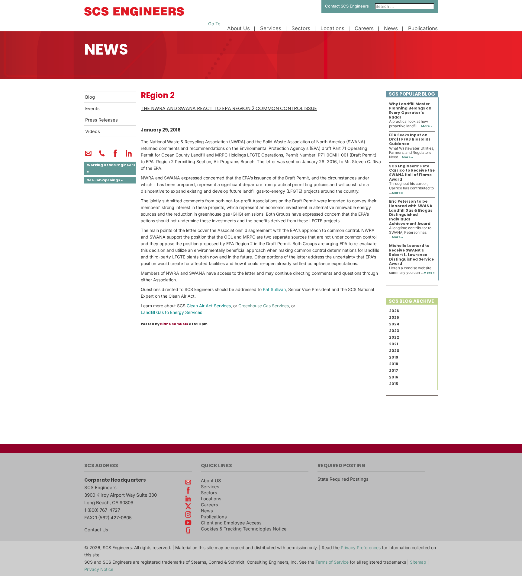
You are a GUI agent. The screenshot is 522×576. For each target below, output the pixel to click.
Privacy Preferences (361, 547)
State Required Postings (343, 479)
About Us (238, 28)
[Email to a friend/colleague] (88, 156)
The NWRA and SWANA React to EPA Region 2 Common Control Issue (229, 108)
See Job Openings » (105, 180)
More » (426, 126)
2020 (394, 350)
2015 (393, 383)
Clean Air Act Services (209, 305)
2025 (394, 317)
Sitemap (418, 562)
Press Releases (101, 120)
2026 (394, 310)
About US (211, 480)
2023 (394, 330)
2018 (393, 363)
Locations (332, 28)
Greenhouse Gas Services (263, 305)
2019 (393, 357)
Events (92, 108)
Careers (364, 28)
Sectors (301, 28)
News (391, 28)
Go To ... (216, 24)
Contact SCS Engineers (347, 6)
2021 (393, 344)
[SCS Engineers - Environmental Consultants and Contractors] (134, 14)
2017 (393, 370)
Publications (423, 28)
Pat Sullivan (274, 289)
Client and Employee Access (231, 523)
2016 (393, 377)
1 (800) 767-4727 (102, 510)
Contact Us (96, 530)
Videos (92, 131)
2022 (394, 337)
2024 (394, 324)
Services (270, 28)
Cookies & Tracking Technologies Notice (244, 529)
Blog (90, 97)
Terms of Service (332, 562)
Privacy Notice (98, 569)
